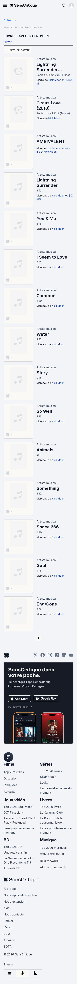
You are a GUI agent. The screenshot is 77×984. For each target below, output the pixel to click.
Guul (41, 565)
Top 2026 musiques (53, 847)
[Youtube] (71, 656)
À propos (10, 888)
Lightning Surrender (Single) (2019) (52, 67)
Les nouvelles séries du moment (56, 790)
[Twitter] (35, 656)
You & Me (46, 218)
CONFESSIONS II (52, 854)
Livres (46, 800)
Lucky (44, 782)
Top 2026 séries (51, 771)
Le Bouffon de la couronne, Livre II (52, 820)
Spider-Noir (48, 777)
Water (43, 334)
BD (6, 839)
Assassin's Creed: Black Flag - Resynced (20, 820)
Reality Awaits (49, 860)
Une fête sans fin (15, 852)
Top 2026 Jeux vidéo (18, 807)
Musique (48, 839)
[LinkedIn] (64, 656)
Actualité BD (12, 868)
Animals (45, 449)
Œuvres (38, 27)
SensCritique (10, 27)
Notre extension (14, 901)
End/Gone (47, 604)
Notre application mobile (20, 895)
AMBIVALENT (51, 141)
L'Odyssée (10, 785)
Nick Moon (25, 27)
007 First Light (13, 812)
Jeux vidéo (14, 800)
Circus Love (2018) (49, 105)
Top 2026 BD (13, 847)
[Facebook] (42, 656)
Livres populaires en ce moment (56, 830)
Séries (46, 764)
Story (42, 372)
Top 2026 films (14, 772)
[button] (71, 5)
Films (9, 764)
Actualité (9, 791)
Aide (6, 908)
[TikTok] (57, 656)
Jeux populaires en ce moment (19, 830)
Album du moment (52, 867)
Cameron (46, 295)
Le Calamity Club (51, 812)
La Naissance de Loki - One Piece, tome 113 (19, 860)
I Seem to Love (52, 257)
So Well (44, 411)
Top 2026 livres (50, 807)
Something (48, 488)
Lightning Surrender (47, 182)
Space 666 (48, 526)
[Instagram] (50, 656)
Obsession (11, 778)
